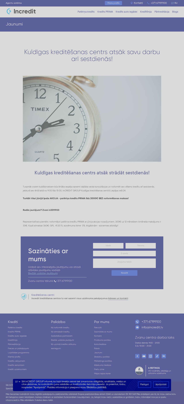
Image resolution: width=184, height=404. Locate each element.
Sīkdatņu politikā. (97, 387)
